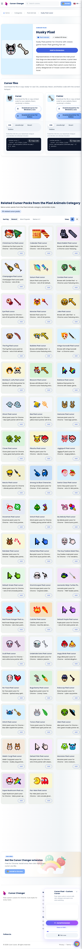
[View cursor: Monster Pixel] (41, 309)
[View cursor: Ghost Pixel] (13, 412)
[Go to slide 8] (57, 931)
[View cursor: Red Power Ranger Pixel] (13, 617)
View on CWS (61, 927)
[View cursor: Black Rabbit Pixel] (68, 241)
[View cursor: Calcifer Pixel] (41, 617)
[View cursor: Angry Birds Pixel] (68, 651)
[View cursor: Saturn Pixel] (41, 275)
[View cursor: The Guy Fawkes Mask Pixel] (68, 548)
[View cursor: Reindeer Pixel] (13, 548)
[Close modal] (63, 461)
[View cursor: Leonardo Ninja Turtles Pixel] (68, 583)
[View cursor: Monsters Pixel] (68, 754)
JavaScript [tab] (19, 125)
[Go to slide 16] (67, 931)
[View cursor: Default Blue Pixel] (41, 548)
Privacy (61, 945)
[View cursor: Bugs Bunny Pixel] (41, 685)
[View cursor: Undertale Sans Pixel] (41, 651)
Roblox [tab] (10, 129)
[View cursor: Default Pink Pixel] (41, 754)
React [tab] (30, 125)
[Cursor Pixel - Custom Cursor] (62, 911)
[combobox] (42, 4)
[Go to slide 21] (74, 931)
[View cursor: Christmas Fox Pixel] (13, 241)
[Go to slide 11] (61, 931)
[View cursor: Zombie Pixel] (68, 275)
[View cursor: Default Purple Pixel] (68, 617)
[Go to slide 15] (66, 931)
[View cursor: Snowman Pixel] (13, 514)
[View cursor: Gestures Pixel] (68, 412)
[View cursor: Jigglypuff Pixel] (68, 446)
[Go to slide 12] (62, 931)
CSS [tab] (9, 125)
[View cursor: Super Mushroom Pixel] (13, 788)
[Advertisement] (41, 177)
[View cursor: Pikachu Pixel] (41, 446)
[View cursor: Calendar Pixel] (41, 241)
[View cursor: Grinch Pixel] (41, 514)
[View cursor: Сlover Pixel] (13, 446)
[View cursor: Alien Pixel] (68, 719)
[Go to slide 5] (53, 931)
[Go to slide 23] (76, 931)
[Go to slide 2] (49, 931)
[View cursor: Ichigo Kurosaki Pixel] (68, 343)
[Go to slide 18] (70, 931)
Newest (14, 219)
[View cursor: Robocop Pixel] (68, 685)
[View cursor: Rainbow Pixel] (68, 377)
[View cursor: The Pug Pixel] (13, 343)
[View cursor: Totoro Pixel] (41, 719)
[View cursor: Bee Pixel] (41, 412)
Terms (68, 945)
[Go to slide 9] (58, 931)
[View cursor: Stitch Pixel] (13, 719)
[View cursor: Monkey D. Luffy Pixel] (13, 377)
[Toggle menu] (2, 4)
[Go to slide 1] (47, 931)
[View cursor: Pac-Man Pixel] (41, 788)
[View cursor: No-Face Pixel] (13, 685)
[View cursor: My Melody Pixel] (68, 514)
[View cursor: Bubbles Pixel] (41, 343)
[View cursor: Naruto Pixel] (13, 480)
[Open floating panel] (77, 944)
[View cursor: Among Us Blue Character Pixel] (41, 480)
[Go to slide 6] (54, 931)
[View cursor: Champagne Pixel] (13, 274)
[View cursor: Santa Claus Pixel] (68, 480)
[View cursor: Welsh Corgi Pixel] (13, 754)
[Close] (77, 891)
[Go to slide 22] (75, 931)
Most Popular (25, 219)
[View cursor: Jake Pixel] (68, 309)
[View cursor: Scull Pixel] (13, 651)
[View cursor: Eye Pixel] (13, 309)
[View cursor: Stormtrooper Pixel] (41, 583)
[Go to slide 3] (50, 931)
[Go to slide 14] (65, 931)
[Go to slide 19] (71, 931)
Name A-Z (36, 219)
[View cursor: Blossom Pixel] (41, 377)
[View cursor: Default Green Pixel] (13, 583)
